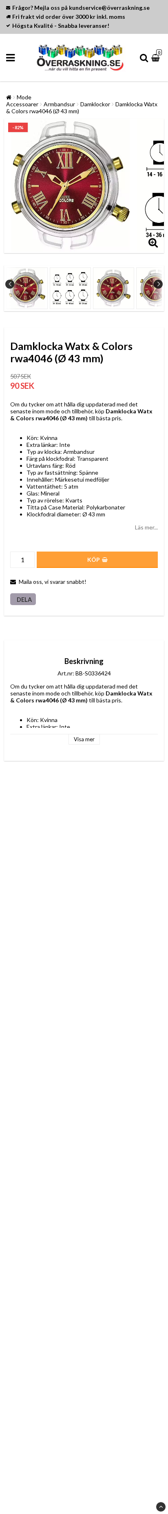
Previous (9, 284)
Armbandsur (59, 104)
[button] (156, 57)
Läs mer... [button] (146, 527)
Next (158, 284)
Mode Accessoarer (22, 101)
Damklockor (95, 104)
